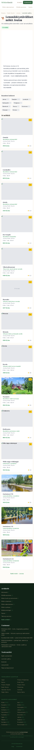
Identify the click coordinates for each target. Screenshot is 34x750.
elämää (6, 2)
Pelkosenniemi (22, 712)
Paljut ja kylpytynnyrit (7, 668)
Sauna (3, 613)
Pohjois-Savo (21, 685)
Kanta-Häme (21, 692)
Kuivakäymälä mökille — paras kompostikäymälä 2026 (16, 638)
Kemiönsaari (22, 724)
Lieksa (20, 710)
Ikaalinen (21, 719)
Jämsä (20, 717)
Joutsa (18, 13)
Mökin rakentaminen (8, 7)
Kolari (4, 702)
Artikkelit (19, 2)
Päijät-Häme (5, 692)
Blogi (13, 746)
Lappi (3, 680)
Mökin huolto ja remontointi (10, 598)
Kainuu (3, 682)
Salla (4, 717)
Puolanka (5, 715)
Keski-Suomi (11, 13)
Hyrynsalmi (22, 707)
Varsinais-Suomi (6, 689)
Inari (20, 702)
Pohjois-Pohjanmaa (23, 680)
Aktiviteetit (5, 592)
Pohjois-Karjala (5, 685)
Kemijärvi (5, 722)
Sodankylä (5, 724)
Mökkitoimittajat (7, 610)
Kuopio (5, 707)
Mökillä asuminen (21, 7)
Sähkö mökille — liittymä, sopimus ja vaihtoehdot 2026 (15, 634)
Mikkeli (4, 719)
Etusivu (3, 13)
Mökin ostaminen (6, 601)
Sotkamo (5, 710)
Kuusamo (5, 705)
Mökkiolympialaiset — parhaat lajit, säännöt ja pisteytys (14, 641)
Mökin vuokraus (6, 607)
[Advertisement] (17, 48)
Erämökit (4, 662)
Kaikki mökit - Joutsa (17, 574)
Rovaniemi (21, 722)
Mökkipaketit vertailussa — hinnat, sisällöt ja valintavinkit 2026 (14, 645)
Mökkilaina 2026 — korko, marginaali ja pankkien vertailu (15, 630)
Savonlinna (5, 712)
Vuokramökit (28, 2)
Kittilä (20, 705)
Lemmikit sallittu (6, 659)
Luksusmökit (5, 665)
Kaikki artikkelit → (6, 619)
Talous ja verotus (6, 616)
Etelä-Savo (20, 682)
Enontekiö (21, 715)
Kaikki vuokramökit (6, 656)
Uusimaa (19, 689)
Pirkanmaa (20, 687)
